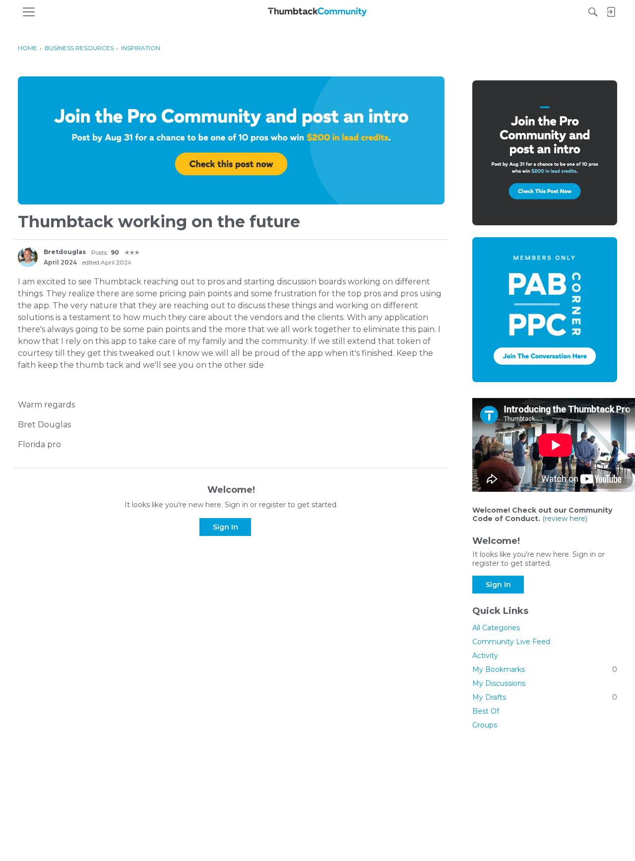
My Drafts (544, 697)
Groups (484, 725)
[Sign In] (611, 12)
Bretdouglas (65, 252)
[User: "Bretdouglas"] (28, 257)
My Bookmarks (544, 669)
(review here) (564, 518)
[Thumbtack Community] (317, 11)
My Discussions (498, 683)
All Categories (496, 627)
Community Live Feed (511, 641)
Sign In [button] (225, 527)
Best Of (485, 711)
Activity (485, 655)
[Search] (593, 12)
